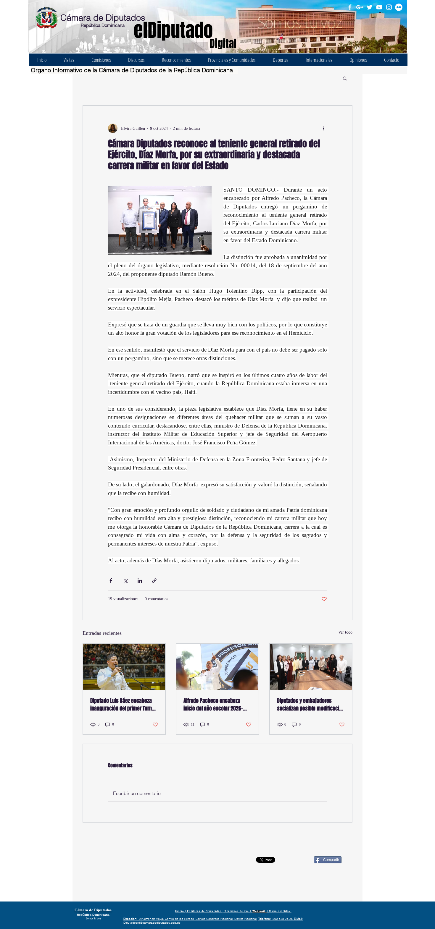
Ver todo (345, 632)
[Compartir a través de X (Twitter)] (125, 580)
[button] (345, 78)
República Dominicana (103, 25)
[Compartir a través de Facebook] (111, 580)
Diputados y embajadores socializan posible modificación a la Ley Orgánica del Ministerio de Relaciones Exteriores (310, 704)
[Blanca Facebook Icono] (350, 7)
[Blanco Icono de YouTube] (379, 7)
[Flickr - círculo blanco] (398, 7)
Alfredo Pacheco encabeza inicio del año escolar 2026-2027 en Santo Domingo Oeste (215, 704)
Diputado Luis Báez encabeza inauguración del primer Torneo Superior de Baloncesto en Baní (123, 704)
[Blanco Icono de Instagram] (389, 7)
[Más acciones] (323, 128)
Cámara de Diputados (102, 17)
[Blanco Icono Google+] (359, 7)
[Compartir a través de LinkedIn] (140, 580)
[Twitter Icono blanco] (369, 7)
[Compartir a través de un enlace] (154, 580)
